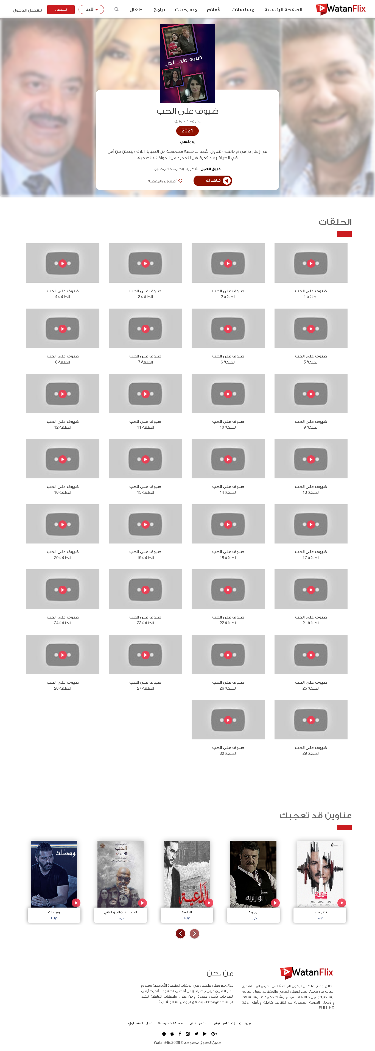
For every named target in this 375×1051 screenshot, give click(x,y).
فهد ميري (183, 121)
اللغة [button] (91, 9)
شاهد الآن (213, 180)
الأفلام (214, 9)
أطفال (137, 9)
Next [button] (180, 933)
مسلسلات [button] (242, 9)
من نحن (245, 1023)
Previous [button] (194, 933)
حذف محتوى (199, 1023)
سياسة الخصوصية (171, 1023)
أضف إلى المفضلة (162, 181)
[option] (319, 880)
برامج (159, 9)
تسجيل (61, 9)
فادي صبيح (163, 169)
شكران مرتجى (186, 169)
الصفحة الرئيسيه (283, 9)
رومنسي (187, 142)
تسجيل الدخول (27, 10)
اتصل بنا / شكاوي (140, 1023)
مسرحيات (186, 9)
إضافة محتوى (224, 1023)
